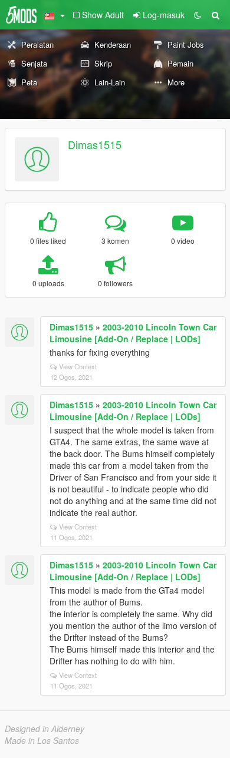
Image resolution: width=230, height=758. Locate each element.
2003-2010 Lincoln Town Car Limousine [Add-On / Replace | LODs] (133, 333)
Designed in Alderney (44, 728)
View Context (78, 366)
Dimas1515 (94, 144)
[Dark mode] (197, 14)
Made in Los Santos (42, 740)
